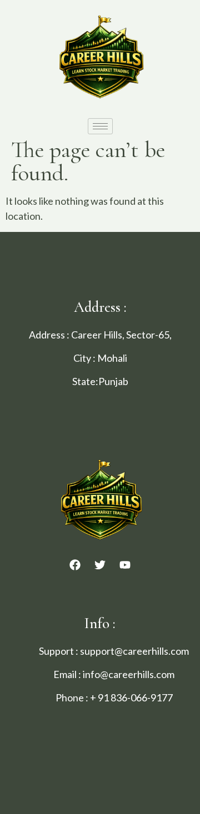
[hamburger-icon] (100, 126)
